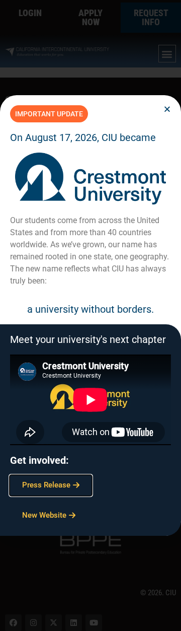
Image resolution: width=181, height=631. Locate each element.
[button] (167, 109)
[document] (90, 315)
